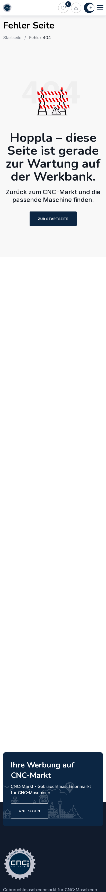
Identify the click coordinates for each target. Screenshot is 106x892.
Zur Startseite (53, 219)
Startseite (12, 37)
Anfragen (29, 811)
